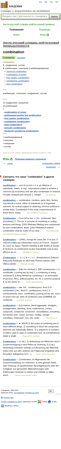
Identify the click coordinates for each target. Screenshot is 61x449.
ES (51, 2)
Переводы (44, 29)
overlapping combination (17, 81)
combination (9, 185)
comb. (10, 163)
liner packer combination (17, 77)
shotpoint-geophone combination (21, 131)
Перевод (21, 57)
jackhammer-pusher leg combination (22, 115)
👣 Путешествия (7, 397)
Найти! (54, 16)
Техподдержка (19, 393)
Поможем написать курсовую (30, 159)
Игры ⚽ (44, 35)
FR (57, 2)
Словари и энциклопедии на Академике (25, 11)
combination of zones (16, 74)
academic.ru (11, 4)
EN (40, 2)
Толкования (16, 29)
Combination (9, 218)
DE (46, 2)
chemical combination (16, 71)
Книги (16, 35)
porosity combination (15, 128)
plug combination (14, 84)
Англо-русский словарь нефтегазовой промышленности (30, 24)
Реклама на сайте (32, 393)
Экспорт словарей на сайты (11, 402)
